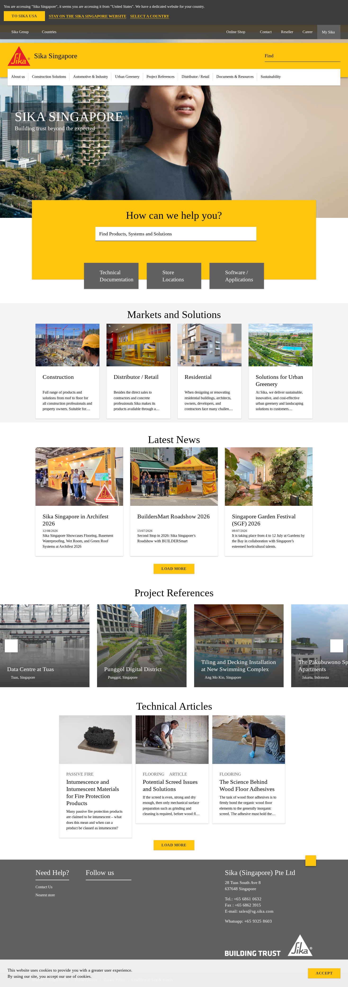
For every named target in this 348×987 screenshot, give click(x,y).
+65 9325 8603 (258, 921)
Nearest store (45, 895)
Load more (174, 569)
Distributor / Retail (195, 77)
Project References (160, 77)
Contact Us (44, 887)
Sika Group (20, 32)
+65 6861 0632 (248, 899)
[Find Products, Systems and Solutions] (251, 234)
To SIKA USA (24, 16)
